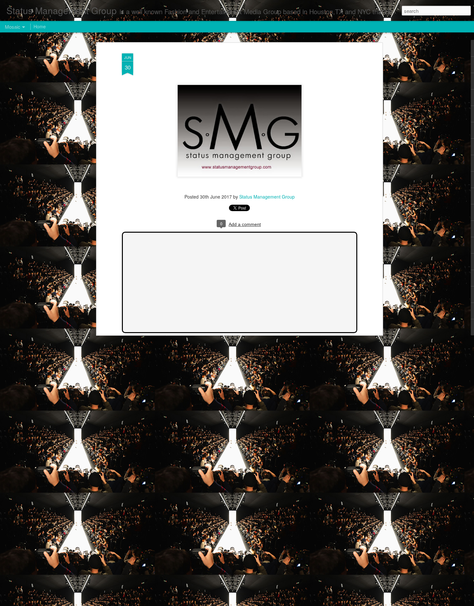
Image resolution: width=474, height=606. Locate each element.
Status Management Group (267, 196)
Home (40, 26)
